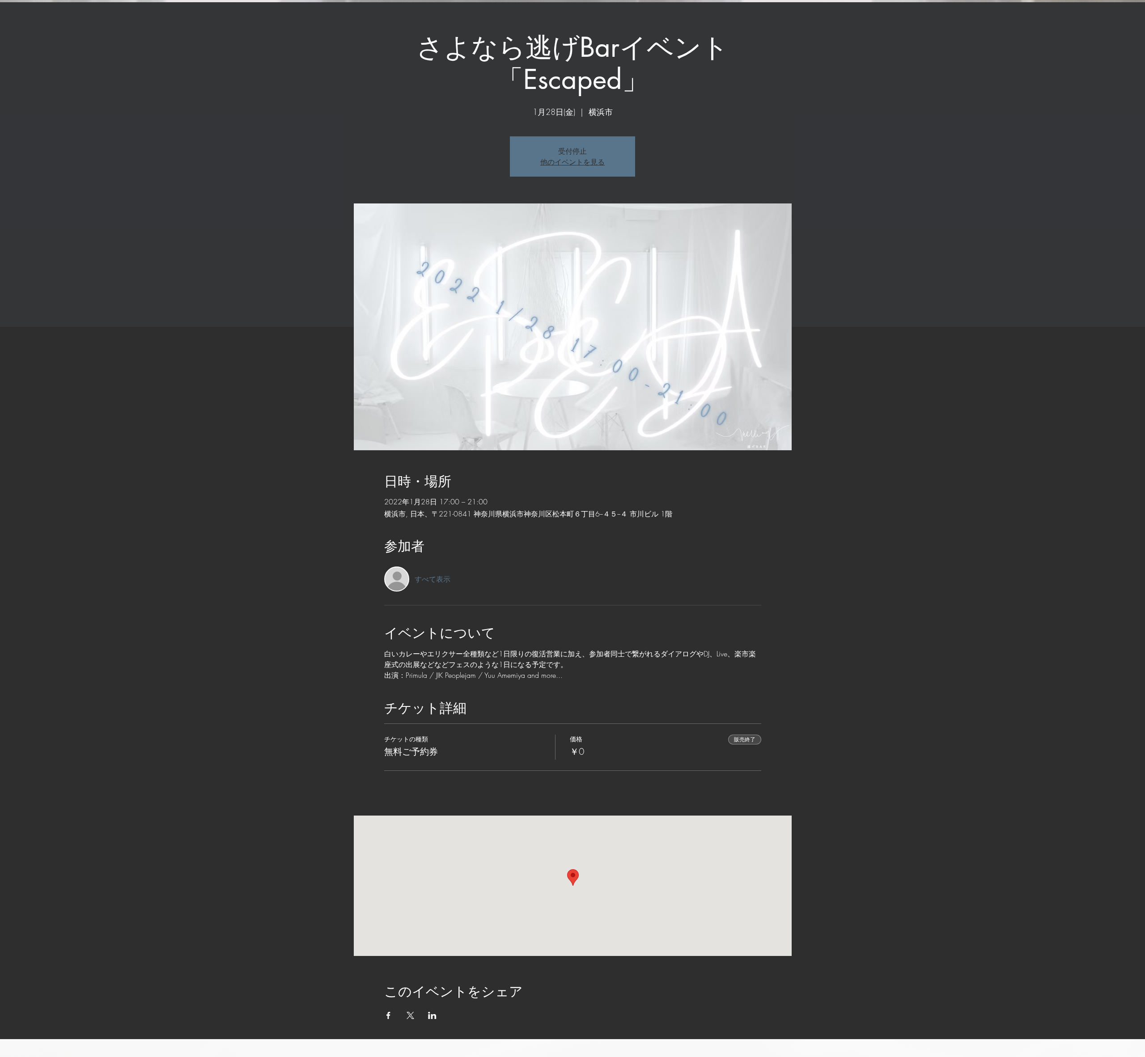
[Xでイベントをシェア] (410, 1015)
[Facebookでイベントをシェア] (388, 1015)
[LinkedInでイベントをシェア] (432, 1015)
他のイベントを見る (572, 162)
